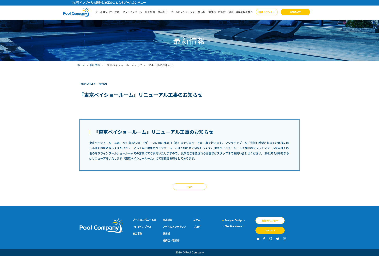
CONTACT (295, 12)
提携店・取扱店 (216, 12)
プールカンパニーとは (107, 12)
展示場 (201, 12)
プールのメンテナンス (183, 12)
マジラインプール (132, 12)
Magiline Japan (234, 225)
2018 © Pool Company (189, 252)
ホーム (81, 65)
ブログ (196, 226)
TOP (189, 186)
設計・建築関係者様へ (241, 12)
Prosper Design (234, 220)
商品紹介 (163, 12)
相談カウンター (266, 12)
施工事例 (150, 12)
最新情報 (94, 65)
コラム (196, 220)
